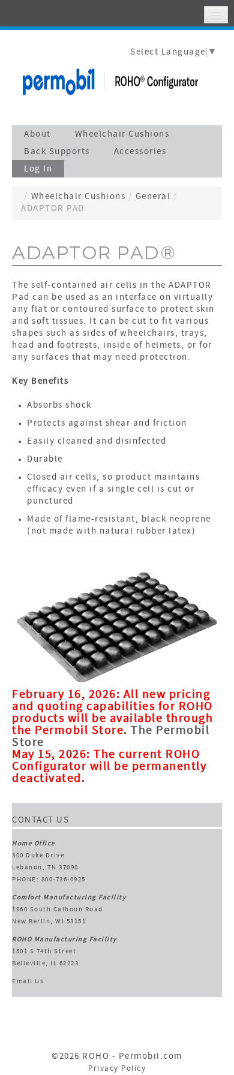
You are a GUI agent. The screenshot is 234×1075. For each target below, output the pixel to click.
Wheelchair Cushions (78, 196)
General (153, 196)
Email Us (28, 981)
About (37, 134)
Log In (38, 169)
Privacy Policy (117, 1069)
